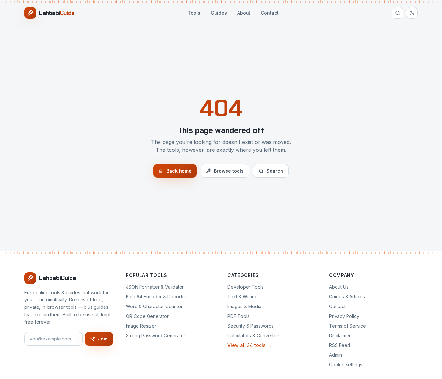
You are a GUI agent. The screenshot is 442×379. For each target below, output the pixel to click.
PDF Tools (238, 316)
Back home (179, 170)
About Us (338, 287)
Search (274, 170)
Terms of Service (347, 326)
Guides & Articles (347, 296)
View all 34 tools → (249, 345)
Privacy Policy (344, 316)
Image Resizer (141, 326)
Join (103, 338)
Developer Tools (245, 287)
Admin (335, 355)
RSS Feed (339, 345)
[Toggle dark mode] (412, 13)
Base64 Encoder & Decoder (156, 296)
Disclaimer (340, 335)
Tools (194, 13)
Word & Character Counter (154, 306)
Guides (219, 13)
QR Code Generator (147, 316)
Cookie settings (345, 364)
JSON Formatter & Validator (155, 287)
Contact (270, 13)
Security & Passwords (250, 326)
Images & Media (244, 306)
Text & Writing (242, 296)
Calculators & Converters (254, 335)
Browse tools (229, 170)
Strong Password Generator (155, 335)
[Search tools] (397, 13)
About (243, 13)
